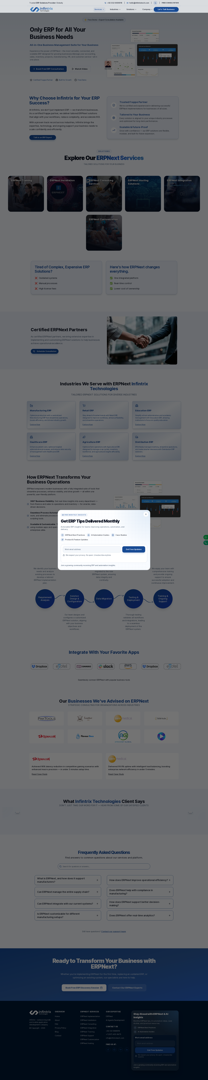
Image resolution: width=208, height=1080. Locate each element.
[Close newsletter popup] (145, 514)
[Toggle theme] (155, 3)
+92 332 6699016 (114, 3)
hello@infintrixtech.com (139, 3)
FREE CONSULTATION (170, 3)
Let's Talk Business (166, 9)
